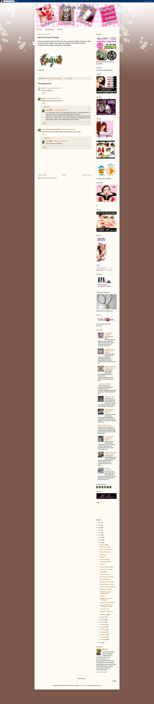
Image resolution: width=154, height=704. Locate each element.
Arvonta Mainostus (104, 579)
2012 (99, 642)
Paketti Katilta (103, 572)
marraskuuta (103, 614)
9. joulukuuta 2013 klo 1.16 (52, 98)
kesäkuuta (103, 627)
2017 (99, 532)
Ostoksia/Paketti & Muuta (106, 584)
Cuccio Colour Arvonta (105, 569)
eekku (47, 110)
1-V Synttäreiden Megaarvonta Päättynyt (109, 438)
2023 (99, 522)
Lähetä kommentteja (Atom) (49, 178)
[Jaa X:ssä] (69, 78)
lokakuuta (103, 617)
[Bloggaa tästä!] (67, 78)
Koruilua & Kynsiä (104, 574)
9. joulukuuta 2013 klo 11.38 (60, 110)
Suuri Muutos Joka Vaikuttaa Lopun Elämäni (110, 350)
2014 (99, 540)
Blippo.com (102, 557)
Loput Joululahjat (104, 559)
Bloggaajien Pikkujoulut (106, 611)
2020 (99, 525)
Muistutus (102, 564)
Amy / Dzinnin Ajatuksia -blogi (51, 129)
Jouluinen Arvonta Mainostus (107, 587)
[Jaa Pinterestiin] (72, 78)
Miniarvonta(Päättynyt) (105, 549)
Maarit (43, 88)
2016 (99, 535)
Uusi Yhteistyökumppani (106, 577)
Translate (109, 270)
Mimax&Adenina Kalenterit (107, 602)
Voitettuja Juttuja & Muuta (106, 567)
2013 (99, 542)
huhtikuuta (103, 632)
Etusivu (39, 29)
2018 (99, 530)
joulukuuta (103, 544)
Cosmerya (102, 596)
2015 (99, 537)
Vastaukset (47, 107)
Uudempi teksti (42, 175)
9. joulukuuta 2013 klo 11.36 (60, 141)
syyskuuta (103, 619)
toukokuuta (103, 629)
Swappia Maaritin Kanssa (106, 582)
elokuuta (102, 622)
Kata (43, 98)
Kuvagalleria (49, 29)
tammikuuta (103, 639)
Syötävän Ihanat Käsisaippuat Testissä (109, 411)
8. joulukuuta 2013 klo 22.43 (54, 88)
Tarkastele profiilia (101, 672)
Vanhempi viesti (86, 175)
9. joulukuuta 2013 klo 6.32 (67, 129)
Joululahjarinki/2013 (105, 562)
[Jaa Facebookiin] (70, 78)
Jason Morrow (83, 685)
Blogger (99, 685)
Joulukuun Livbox (110, 396)
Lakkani (59, 29)
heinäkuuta (103, 624)
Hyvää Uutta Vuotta (104, 547)
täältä (43, 70)
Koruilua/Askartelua (105, 552)
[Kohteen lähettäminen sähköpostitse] (66, 78)
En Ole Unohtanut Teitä (104, 425)
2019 (99, 527)
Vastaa (43, 93)
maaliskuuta (103, 634)
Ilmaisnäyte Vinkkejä (105, 384)
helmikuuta (103, 637)
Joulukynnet (102, 554)
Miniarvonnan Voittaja (105, 589)
